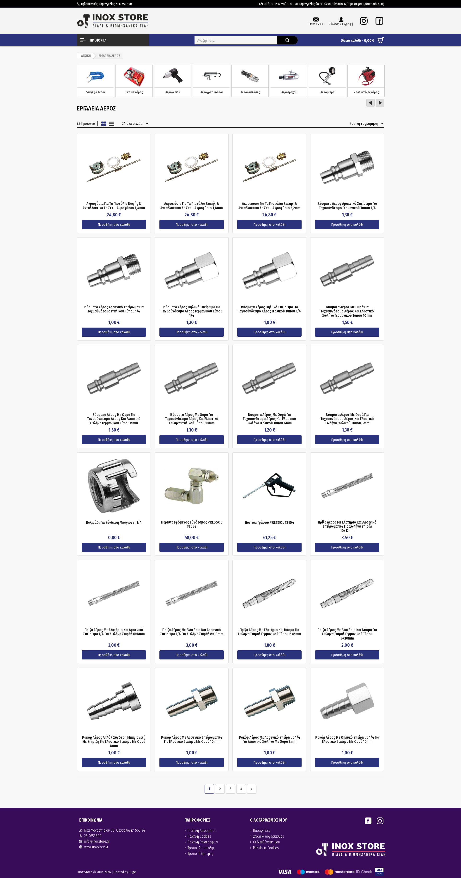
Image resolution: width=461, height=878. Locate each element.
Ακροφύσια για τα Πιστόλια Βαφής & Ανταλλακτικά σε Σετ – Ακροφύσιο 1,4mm (114, 205)
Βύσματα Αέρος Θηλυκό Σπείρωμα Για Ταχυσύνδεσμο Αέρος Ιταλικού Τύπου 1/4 (269, 309)
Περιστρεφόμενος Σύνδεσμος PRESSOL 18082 (191, 524)
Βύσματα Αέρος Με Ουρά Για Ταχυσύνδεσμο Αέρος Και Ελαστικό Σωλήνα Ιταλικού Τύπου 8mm (347, 419)
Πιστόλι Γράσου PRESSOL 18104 (269, 522)
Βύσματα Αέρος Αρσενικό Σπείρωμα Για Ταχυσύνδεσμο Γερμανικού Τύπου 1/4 (347, 205)
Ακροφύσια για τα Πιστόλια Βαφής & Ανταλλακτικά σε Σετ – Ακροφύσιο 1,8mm (191, 205)
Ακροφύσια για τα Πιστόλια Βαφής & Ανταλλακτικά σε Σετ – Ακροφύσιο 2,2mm (269, 205)
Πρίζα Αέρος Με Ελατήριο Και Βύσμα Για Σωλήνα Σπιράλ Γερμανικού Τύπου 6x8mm (269, 632)
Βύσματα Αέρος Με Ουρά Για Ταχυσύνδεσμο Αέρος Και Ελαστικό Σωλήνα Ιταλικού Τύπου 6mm (269, 419)
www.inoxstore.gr (96, 847)
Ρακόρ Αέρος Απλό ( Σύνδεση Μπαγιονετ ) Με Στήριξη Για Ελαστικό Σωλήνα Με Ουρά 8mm (114, 741)
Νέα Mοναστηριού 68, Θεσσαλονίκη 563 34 (114, 830)
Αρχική (86, 56)
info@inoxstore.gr (96, 841)
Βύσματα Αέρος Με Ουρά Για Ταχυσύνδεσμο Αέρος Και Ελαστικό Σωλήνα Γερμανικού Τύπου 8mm (113, 419)
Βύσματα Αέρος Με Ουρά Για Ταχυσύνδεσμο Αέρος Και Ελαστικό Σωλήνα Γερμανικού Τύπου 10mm (347, 311)
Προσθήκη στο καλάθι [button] (114, 224)
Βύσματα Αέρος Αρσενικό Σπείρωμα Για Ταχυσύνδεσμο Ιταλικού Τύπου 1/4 (114, 309)
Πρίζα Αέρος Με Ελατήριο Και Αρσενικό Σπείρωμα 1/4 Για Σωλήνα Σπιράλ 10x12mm (347, 526)
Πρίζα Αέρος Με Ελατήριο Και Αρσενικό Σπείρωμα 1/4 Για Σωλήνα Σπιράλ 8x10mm (191, 632)
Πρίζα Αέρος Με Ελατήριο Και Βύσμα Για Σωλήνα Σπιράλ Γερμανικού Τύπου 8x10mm (347, 634)
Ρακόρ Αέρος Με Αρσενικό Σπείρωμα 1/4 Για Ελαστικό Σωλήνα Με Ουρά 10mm (191, 739)
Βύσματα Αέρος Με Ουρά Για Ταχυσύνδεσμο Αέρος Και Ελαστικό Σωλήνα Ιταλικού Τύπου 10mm (191, 419)
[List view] (111, 123)
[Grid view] (104, 123)
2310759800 (123, 4)
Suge (132, 872)
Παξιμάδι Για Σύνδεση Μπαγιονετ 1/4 (114, 522)
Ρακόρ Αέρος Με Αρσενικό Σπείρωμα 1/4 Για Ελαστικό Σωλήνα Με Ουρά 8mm (269, 739)
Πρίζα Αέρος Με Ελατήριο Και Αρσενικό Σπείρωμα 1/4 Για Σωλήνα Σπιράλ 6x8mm (114, 632)
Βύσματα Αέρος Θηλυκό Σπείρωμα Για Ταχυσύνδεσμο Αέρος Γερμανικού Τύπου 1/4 (191, 311)
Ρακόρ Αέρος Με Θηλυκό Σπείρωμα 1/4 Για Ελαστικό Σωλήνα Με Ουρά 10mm (347, 739)
